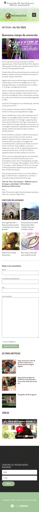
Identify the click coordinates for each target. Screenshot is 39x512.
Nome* (4, 270)
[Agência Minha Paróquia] (19, 506)
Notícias (6, 27)
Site (3, 287)
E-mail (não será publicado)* (11, 279)
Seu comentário (7, 296)
